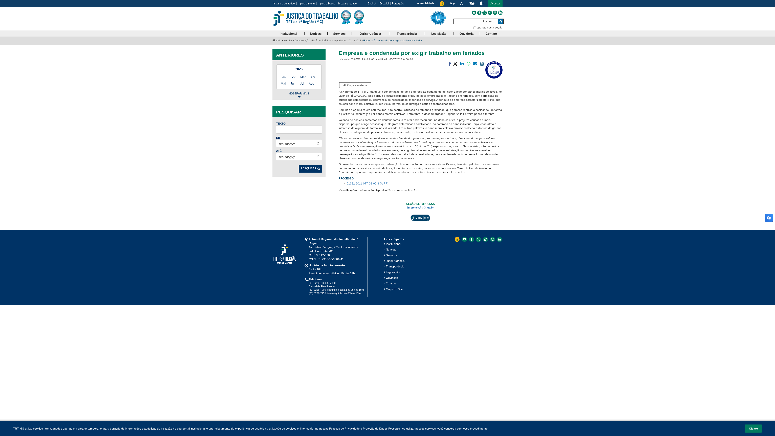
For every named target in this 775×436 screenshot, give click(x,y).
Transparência (395, 266)
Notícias (288, 40)
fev (292, 77)
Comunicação (302, 40)
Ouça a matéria (357, 85)
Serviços (391, 255)
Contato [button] (491, 33)
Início (278, 40)
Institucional (393, 243)
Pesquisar (308, 168)
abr (312, 77)
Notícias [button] (316, 33)
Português (398, 3)
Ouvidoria (392, 277)
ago (311, 83)
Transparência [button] (407, 33)
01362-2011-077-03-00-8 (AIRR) (368, 183)
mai (283, 83)
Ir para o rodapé (347, 3)
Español (384, 3)
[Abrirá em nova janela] (474, 12)
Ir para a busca (326, 3)
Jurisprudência (395, 260)
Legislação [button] (438, 33)
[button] (495, 3)
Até (279, 150)
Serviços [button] (339, 33)
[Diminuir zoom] (462, 3)
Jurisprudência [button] (370, 33)
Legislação (393, 272)
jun (292, 83)
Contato (391, 283)
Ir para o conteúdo (284, 3)
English (372, 3)
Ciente (753, 428)
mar (303, 77)
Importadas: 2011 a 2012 (347, 40)
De (278, 137)
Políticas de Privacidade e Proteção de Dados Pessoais (365, 428)
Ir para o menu (306, 3)
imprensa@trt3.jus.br (420, 207)
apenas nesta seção (490, 27)
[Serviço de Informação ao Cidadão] (442, 3)
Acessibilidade (425, 3)
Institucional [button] (288, 33)
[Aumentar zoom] (452, 3)
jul (302, 83)
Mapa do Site (394, 289)
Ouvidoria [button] (466, 33)
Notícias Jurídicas (322, 40)
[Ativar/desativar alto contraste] (481, 3)
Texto (281, 123)
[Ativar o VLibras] (472, 3)
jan (283, 77)
